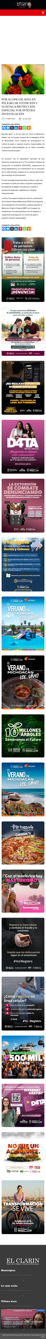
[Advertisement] (23, 40)
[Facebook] (4, 128)
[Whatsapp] (24, 128)
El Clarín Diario (10, 119)
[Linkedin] (16, 128)
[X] (12, 128)
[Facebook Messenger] (8, 128)
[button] (43, 13)
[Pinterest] (20, 128)
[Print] (29, 128)
